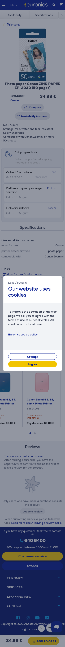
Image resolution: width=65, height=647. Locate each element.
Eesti (11, 282)
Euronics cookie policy (23, 334)
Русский (22, 282)
